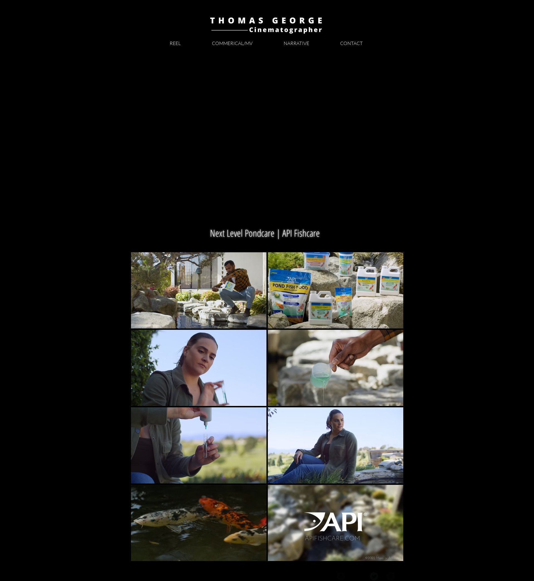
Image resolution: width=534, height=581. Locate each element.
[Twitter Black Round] (374, 576)
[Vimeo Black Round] (391, 576)
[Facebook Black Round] (341, 576)
